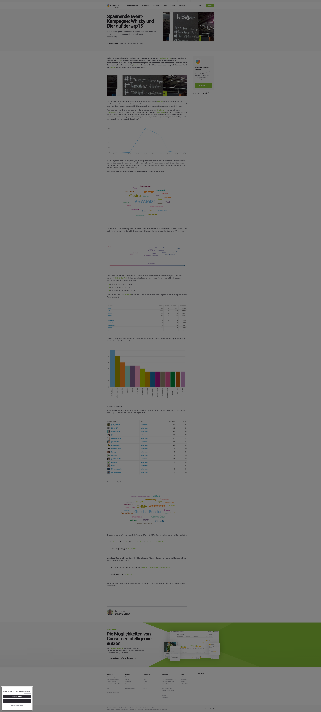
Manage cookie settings (17, 705)
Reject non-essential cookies (17, 701)
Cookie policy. (27, 693)
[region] (17, 698)
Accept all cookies (17, 696)
